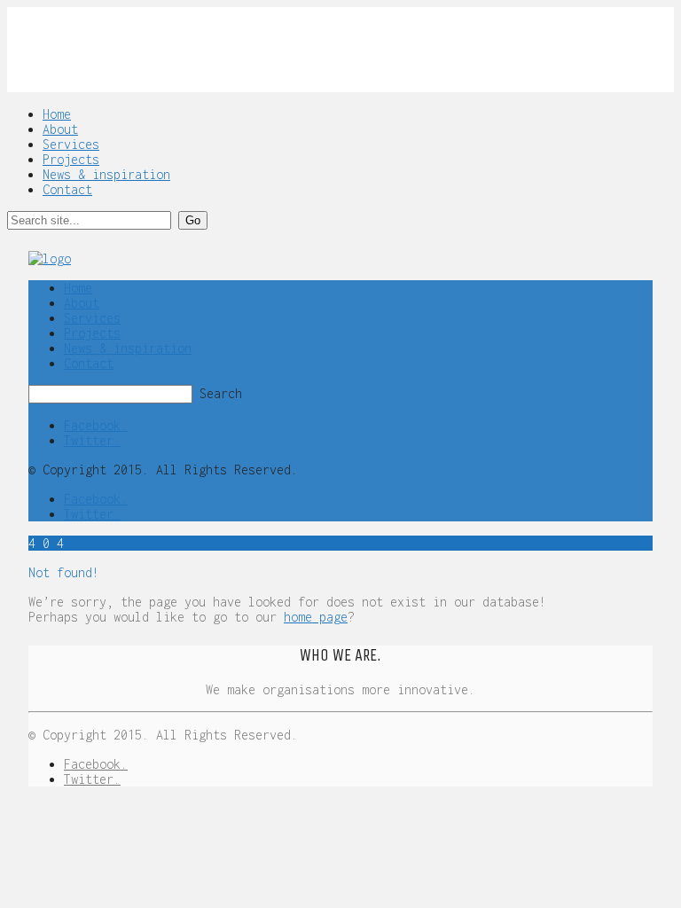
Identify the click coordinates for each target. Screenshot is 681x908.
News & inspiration (106, 174)
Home (57, 113)
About (60, 129)
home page (316, 616)
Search (221, 393)
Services (71, 144)
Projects (71, 159)
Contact (67, 189)
